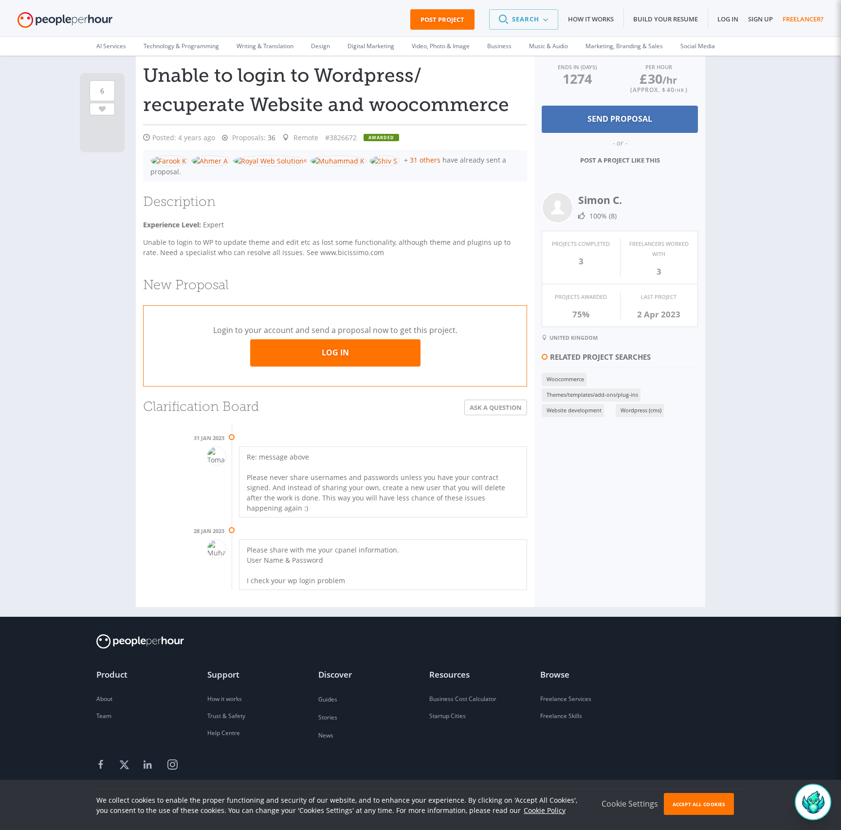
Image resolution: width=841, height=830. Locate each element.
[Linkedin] (149, 765)
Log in (727, 19)
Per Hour (658, 67)
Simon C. (600, 200)
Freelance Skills (561, 716)
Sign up (760, 19)
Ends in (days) (577, 67)
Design (320, 46)
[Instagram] (172, 765)
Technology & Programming (181, 46)
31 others (425, 160)
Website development (574, 410)
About (104, 699)
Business (499, 46)
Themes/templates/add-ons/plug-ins (592, 394)
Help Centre (223, 733)
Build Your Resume (665, 19)
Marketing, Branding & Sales (624, 46)
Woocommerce (565, 379)
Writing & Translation (265, 46)
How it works (591, 19)
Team (103, 716)
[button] (523, 19)
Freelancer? (803, 19)
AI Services (111, 46)
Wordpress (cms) (641, 410)
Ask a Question (496, 407)
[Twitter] (125, 765)
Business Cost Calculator (462, 699)
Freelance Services (565, 699)
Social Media (697, 46)
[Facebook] (102, 765)
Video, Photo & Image (441, 46)
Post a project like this (620, 160)
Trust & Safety (226, 716)
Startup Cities (447, 716)
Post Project (442, 19)
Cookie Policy (545, 810)
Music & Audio (548, 46)
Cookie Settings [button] (630, 803)
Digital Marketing (370, 46)
